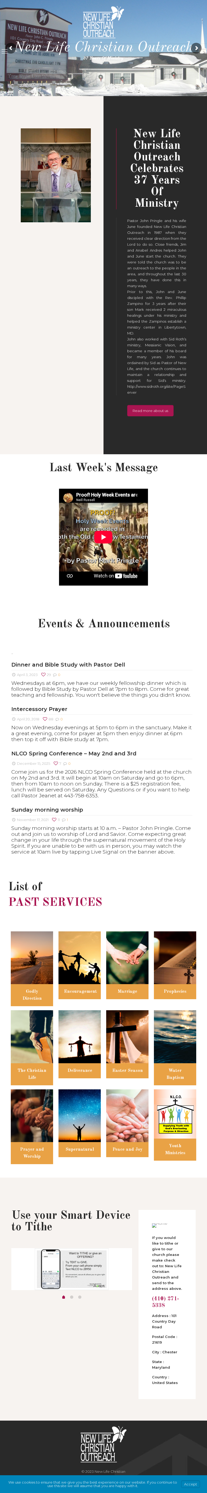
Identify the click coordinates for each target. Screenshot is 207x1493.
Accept (190, 1484)
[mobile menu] (4, 51)
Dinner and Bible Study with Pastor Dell (68, 664)
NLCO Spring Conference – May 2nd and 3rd (73, 753)
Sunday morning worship (47, 810)
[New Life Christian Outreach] (103, 22)
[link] (56, 175)
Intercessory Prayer (39, 709)
